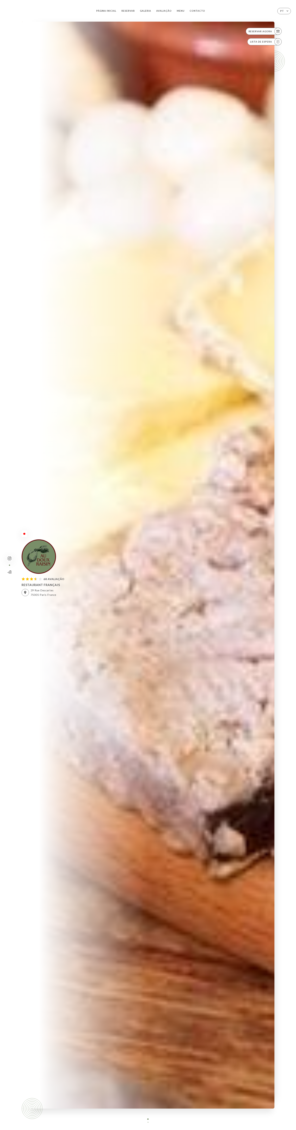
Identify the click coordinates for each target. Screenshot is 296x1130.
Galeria (145, 10)
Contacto (197, 10)
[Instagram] (9, 558)
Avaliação (163, 10)
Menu (180, 10)
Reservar (128, 10)
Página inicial (106, 10)
